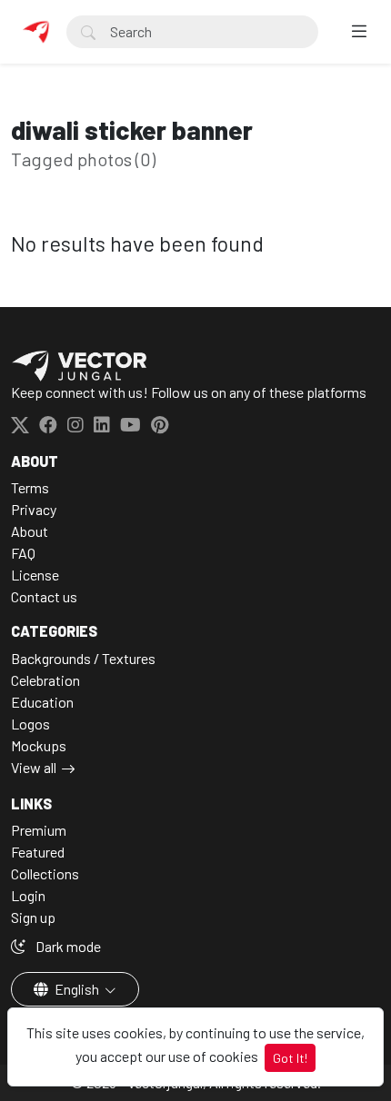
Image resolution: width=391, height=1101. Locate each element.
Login (28, 895)
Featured (38, 851)
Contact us (44, 596)
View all (33, 767)
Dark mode (67, 946)
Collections (45, 873)
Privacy (33, 509)
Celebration (45, 680)
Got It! (290, 1058)
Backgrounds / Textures (83, 658)
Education (42, 701)
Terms (30, 487)
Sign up (33, 917)
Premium (38, 829)
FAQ (23, 552)
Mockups (38, 745)
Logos (30, 723)
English (77, 988)
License (35, 574)
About (29, 531)
